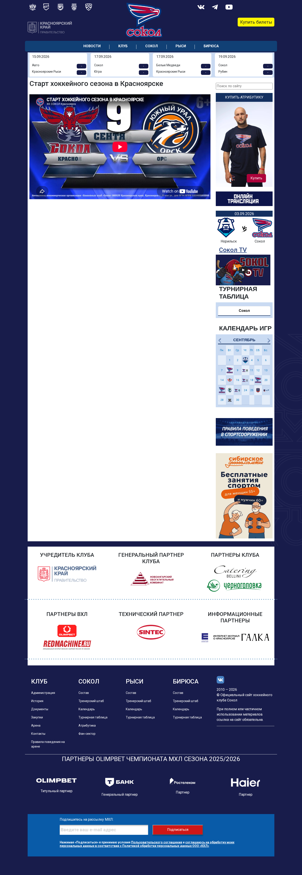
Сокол (151, 46)
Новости (92, 46)
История (37, 701)
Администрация (43, 693)
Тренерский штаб (91, 701)
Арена (35, 725)
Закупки (37, 717)
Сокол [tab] (244, 310)
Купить (256, 178)
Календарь (86, 709)
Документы (39, 709)
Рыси (181, 46)
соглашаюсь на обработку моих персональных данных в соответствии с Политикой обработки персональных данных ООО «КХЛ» (147, 844)
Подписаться (177, 830)
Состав (83, 693)
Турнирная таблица (92, 717)
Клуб (123, 46)
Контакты (38, 733)
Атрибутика (87, 725)
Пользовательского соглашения (156, 842)
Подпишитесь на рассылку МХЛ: (86, 819)
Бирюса (211, 46)
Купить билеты (256, 22)
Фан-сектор (87, 733)
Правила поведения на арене (48, 744)
